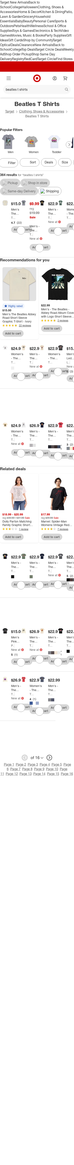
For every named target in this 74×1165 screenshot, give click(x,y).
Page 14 (39, 774)
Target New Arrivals (14, 2)
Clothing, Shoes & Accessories (41, 111)
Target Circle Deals (49, 49)
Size (65, 162)
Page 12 (12, 774)
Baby (19, 21)
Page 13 (26, 774)
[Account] (54, 78)
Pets (17, 26)
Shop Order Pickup (17, 54)
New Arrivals (44, 45)
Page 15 (53, 774)
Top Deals (28, 49)
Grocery (28, 16)
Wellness (36, 26)
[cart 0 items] (65, 78)
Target (9, 111)
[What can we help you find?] (37, 89)
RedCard (30, 59)
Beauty (28, 21)
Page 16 (67, 774)
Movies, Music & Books (28, 35)
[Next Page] (69, 144)
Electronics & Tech (46, 31)
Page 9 (39, 769)
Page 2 (21, 764)
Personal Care (43, 21)
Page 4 (45, 764)
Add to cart (13, 333)
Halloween (30, 7)
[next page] (49, 757)
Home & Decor (29, 12)
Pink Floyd (12, 645)
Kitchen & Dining (52, 12)
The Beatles (13, 217)
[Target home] (37, 78)
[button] (13, 305)
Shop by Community (38, 40)
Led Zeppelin (68, 362)
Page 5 (57, 764)
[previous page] (24, 757)
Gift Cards (15, 40)
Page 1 (9, 764)
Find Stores (64, 59)
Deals (15, 45)
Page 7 (15, 769)
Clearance (27, 45)
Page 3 (33, 764)
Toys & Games (22, 31)
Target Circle (46, 59)
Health (25, 26)
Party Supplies (55, 35)
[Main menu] (8, 78)
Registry (18, 59)
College (16, 7)
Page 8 (27, 769)
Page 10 (52, 769)
